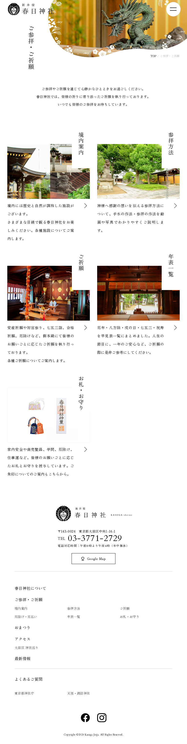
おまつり (22, 627)
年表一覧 (73, 616)
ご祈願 (125, 608)
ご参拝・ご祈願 (28, 599)
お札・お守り (129, 616)
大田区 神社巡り (26, 647)
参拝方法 (73, 608)
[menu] (173, 9)
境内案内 (21, 608)
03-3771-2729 (95, 538)
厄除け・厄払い (26, 616)
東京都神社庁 (24, 693)
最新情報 (22, 658)
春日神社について (31, 588)
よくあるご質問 (28, 679)
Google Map (96, 558)
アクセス (22, 639)
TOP (153, 56)
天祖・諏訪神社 (78, 693)
